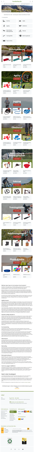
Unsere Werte (12, 414)
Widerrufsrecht (3, 414)
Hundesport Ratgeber (27, 382)
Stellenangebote (12, 415)
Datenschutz (3, 412)
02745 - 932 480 (15, 398)
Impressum (3, 417)
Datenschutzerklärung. (15, 432)
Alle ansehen (17, 52)
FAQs (2, 397)
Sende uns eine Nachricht (17, 402)
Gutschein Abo (12, 416)
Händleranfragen (12, 417)
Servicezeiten (12, 420)
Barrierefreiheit (3, 418)
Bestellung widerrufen (12, 412)
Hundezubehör (5, 17)
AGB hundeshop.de (4, 413)
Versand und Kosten (4, 410)
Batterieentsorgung (4, 415)
